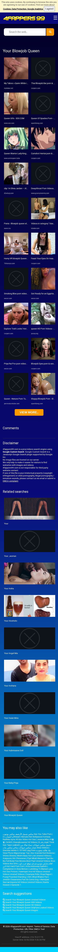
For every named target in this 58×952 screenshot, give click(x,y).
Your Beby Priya (11, 783)
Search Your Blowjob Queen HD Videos (23, 905)
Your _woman (10, 556)
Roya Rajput (46, 874)
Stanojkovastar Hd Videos (25, 842)
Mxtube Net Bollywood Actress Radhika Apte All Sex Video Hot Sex (26, 838)
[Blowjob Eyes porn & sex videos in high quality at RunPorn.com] (43, 359)
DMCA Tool (39, 929)
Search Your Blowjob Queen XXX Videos (23, 902)
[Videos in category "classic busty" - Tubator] (43, 218)
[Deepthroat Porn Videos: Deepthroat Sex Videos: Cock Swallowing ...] (43, 183)
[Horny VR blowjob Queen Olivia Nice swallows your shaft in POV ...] (16, 253)
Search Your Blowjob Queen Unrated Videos (25, 899)
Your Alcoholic (10, 620)
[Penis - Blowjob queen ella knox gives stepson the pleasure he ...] (16, 218)
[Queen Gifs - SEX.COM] (16, 113)
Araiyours (7, 858)
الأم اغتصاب (10, 836)
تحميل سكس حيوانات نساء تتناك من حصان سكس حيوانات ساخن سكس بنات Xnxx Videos (27, 846)
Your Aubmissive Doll (13, 750)
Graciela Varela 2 (10, 850)
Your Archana (10, 685)
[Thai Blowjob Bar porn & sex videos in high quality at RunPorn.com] (43, 78)
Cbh (29, 877)
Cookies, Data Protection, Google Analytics (23, 9)
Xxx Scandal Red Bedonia (42, 853)
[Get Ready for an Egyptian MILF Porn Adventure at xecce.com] (43, 289)
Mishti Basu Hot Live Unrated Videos (34, 855)
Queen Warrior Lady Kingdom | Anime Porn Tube (26, 153)
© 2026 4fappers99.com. (15, 926)
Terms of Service (42, 926)
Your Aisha (9, 588)
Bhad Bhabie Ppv (40, 877)
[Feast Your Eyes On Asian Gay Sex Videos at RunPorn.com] (43, 253)
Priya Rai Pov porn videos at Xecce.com (22, 363)
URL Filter (28, 929)
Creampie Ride (32, 874)
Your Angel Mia (11, 653)
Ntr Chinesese (19, 858)
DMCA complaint (10, 481)
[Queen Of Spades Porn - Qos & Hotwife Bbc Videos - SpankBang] (43, 113)
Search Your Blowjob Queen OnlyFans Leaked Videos (29, 907)
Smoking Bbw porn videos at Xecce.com (22, 293)
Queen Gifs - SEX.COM (14, 118)
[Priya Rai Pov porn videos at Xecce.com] (16, 359)
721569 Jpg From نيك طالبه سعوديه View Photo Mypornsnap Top (27, 851)
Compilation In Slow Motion (15, 869)
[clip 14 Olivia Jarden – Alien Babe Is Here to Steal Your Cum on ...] (16, 183)
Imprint (30, 926)
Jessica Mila (42, 839)
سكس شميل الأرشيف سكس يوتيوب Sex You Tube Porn (27, 834)
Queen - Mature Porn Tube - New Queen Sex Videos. (28, 398)
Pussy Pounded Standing (14, 877)
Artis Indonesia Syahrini (36, 866)
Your (6, 523)
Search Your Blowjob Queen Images (21, 910)
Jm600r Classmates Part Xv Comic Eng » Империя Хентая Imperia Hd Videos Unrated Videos (26, 880)
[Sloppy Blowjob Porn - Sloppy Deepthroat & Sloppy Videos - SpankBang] (43, 394)
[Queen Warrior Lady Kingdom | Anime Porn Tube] (16, 148)
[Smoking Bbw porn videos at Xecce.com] (16, 289)
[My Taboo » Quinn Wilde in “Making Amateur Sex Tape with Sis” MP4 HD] (16, 78)
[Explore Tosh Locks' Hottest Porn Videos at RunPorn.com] (16, 324)
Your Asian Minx (11, 718)
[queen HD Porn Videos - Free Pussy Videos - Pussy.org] (43, 324)
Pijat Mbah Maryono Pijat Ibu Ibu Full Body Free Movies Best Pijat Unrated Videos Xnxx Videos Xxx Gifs (29, 861)
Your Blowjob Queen (13, 815)
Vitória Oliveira (9, 855)
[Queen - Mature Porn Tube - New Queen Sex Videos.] (16, 394)
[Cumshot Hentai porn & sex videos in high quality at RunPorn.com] (43, 148)
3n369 (9, 842)
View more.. (29, 412)
